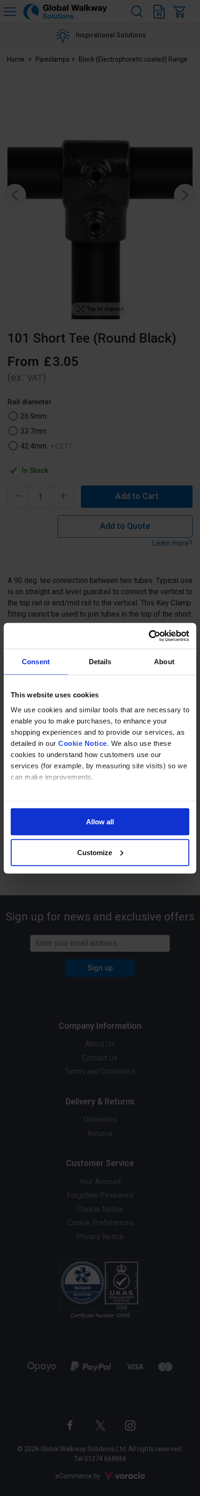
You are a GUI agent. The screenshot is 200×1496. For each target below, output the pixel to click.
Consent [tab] (36, 662)
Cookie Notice (82, 743)
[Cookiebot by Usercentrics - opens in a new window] (148, 636)
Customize (94, 852)
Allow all (100, 822)
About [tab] (164, 662)
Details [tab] (100, 662)
